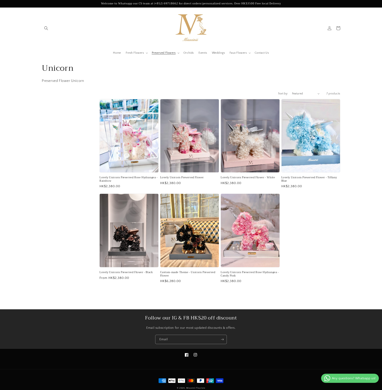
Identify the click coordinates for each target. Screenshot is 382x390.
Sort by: (283, 93)
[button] (46, 28)
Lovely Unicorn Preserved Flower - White (248, 177)
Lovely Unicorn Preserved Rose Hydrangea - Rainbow (128, 179)
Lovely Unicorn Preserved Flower (182, 177)
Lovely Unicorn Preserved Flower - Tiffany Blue (309, 179)
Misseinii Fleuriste (195, 388)
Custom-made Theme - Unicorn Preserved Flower (187, 274)
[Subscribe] (222, 339)
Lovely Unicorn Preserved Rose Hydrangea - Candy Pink (250, 274)
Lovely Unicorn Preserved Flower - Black (126, 272)
